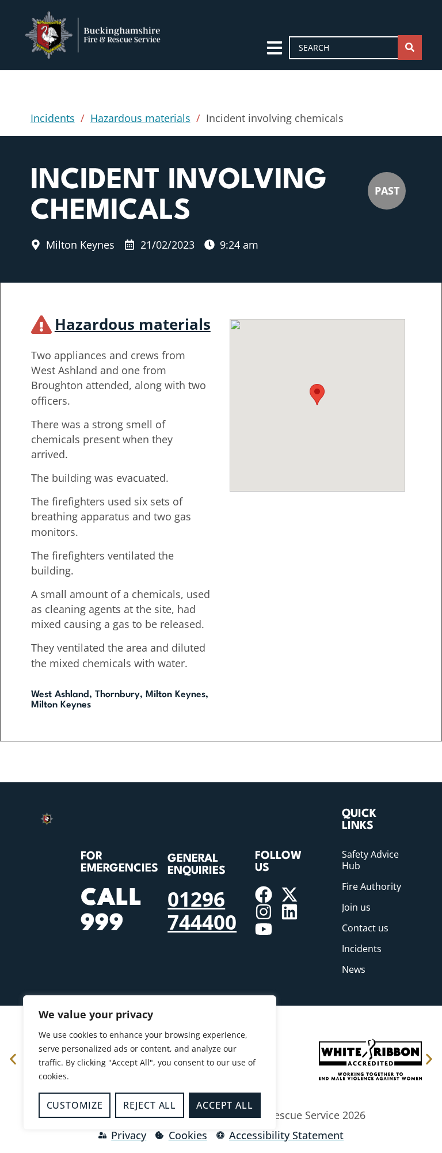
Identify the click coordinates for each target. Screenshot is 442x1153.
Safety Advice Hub (370, 860)
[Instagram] (263, 911)
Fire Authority (371, 886)
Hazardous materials (140, 118)
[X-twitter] (289, 894)
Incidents (53, 118)
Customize (75, 1105)
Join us (356, 907)
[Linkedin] (289, 911)
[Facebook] (263, 894)
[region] (149, 1062)
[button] (317, 394)
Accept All (224, 1105)
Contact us (365, 928)
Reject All (149, 1105)
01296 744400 (202, 910)
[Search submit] (410, 47)
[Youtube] (263, 929)
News (353, 969)
